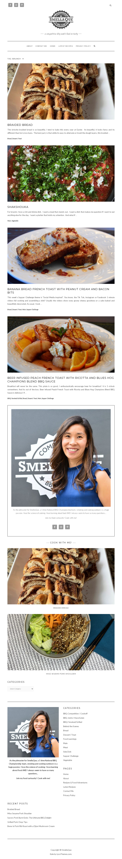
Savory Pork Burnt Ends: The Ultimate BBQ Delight (29, 818)
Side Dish (67, 752)
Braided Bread (20, 125)
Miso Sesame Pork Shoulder (19, 813)
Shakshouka (17, 207)
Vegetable (15, 221)
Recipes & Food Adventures (75, 782)
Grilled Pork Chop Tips (17, 822)
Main (9, 221)
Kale (52, 854)
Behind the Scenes (71, 726)
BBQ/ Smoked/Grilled (14, 398)
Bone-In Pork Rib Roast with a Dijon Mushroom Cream (31, 826)
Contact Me (41, 46)
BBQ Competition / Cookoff (75, 713)
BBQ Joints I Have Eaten (73, 718)
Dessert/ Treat (17, 138)
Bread (9, 138)
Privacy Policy (83, 46)
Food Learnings (69, 739)
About (30, 46)
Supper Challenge (32, 309)
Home (52, 46)
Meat (65, 747)
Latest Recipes (65, 46)
